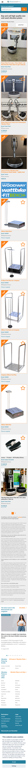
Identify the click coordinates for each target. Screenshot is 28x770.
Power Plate (8, 66)
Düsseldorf (3, 689)
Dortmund (17, 685)
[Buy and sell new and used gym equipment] (14, 2)
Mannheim (3, 698)
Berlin (2, 680)
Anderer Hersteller (9, 459)
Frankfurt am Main (5, 691)
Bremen (3, 685)
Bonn (16, 683)
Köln (2, 696)
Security (17, 723)
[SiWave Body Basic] (14, 214)
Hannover (3, 694)
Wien (16, 702)
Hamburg (17, 691)
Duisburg (17, 687)
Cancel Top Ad (18, 725)
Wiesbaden (3, 705)
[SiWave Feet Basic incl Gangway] (14, 309)
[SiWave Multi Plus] (14, 404)
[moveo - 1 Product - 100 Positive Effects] (14, 445)
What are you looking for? (7, 6)
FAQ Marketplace (5, 721)
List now (20, 517)
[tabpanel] (14, 632)
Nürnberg (17, 700)
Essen (16, 689)
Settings (14, 766)
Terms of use (18, 718)
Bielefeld (17, 680)
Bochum (3, 683)
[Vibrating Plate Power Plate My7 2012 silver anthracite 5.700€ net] (14, 482)
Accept (14, 762)
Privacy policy (18, 721)
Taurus (6, 174)
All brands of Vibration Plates (17, 659)
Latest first (21, 24)
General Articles (6, 615)
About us (3, 723)
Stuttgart (3, 702)
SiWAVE (7, 233)
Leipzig (17, 696)
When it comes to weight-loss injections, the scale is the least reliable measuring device (13, 636)
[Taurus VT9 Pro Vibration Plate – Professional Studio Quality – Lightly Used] (14, 152)
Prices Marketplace (5, 718)
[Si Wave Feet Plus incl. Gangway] (14, 260)
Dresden (3, 687)
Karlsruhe (17, 694)
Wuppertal (17, 705)
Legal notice (18, 716)
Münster (3, 700)
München (17, 698)
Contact (3, 716)
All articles (22, 608)
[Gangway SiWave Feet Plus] (14, 356)
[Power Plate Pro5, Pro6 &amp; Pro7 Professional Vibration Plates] (14, 98)
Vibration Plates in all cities (18, 672)
